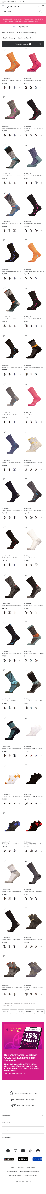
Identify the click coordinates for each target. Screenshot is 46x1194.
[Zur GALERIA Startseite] (12, 6)
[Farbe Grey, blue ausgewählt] (14, 851)
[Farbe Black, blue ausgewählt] (4, 374)
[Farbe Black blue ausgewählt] (9, 278)
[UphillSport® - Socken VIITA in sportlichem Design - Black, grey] (34, 348)
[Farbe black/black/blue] (26, 135)
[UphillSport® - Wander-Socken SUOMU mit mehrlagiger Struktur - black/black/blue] (34, 109)
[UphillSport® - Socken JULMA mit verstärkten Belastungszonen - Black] (12, 491)
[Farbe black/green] (4, 182)
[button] (14, 2)
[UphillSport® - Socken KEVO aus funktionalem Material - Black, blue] (34, 252)
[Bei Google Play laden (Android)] (9, 1159)
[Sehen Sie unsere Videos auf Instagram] (15, 1151)
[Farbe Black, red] (31, 278)
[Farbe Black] (4, 87)
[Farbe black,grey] (26, 660)
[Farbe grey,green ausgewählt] (9, 708)
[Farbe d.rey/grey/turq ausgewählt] (31, 517)
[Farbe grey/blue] (14, 182)
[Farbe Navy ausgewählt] (14, 517)
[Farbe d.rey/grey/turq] (31, 135)
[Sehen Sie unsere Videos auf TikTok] (30, 1151)
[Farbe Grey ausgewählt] (9, 612)
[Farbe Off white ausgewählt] (36, 565)
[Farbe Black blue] (9, 87)
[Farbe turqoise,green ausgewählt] (36, 660)
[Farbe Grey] (9, 517)
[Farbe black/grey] (9, 230)
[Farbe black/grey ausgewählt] (9, 182)
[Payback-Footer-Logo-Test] (37, 1159)
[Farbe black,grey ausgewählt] (26, 708)
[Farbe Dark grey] (31, 469)
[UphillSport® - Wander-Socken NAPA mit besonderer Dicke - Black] (34, 539)
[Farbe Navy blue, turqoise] (36, 374)
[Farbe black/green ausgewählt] (4, 325)
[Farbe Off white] (14, 612)
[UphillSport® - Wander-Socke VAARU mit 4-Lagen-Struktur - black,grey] (34, 634)
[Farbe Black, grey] (4, 755)
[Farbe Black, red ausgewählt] (9, 565)
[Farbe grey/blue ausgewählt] (14, 230)
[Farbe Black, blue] (26, 278)
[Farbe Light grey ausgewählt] (9, 898)
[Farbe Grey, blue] (36, 755)
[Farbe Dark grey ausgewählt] (31, 946)
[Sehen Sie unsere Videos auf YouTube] (23, 1151)
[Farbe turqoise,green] (14, 708)
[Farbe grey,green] (31, 660)
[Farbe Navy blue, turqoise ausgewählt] (14, 755)
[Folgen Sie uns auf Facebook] (8, 1151)
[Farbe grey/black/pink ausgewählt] (36, 230)
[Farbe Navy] (36, 898)
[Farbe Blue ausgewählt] (36, 182)
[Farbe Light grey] (31, 374)
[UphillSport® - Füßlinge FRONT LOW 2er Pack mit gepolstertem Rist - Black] (34, 730)
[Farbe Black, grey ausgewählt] (26, 374)
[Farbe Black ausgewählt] (26, 325)
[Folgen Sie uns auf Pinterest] (38, 1151)
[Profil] (38, 6)
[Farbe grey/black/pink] (36, 135)
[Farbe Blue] (14, 87)
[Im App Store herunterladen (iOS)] (23, 1159)
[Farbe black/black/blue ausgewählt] (4, 660)
